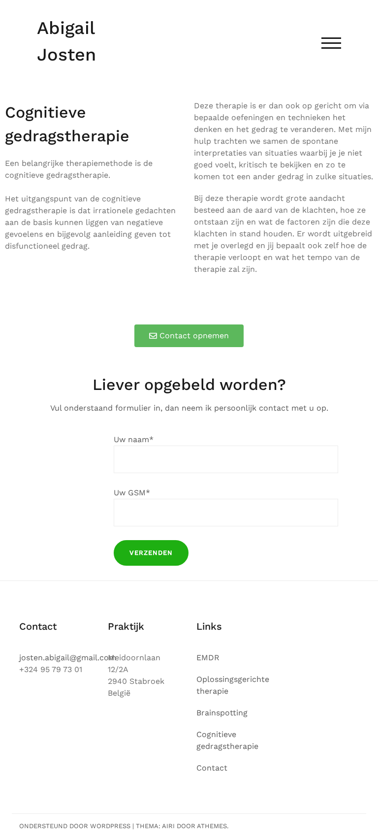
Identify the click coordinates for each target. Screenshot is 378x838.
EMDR (208, 657)
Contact (211, 768)
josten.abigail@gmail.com (67, 657)
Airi (168, 826)
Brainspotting (222, 712)
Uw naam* (134, 439)
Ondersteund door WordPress (74, 826)
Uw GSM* (132, 492)
